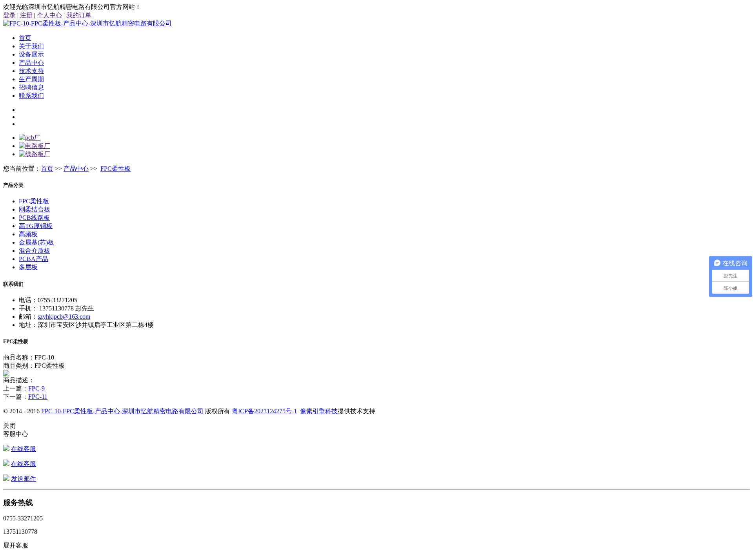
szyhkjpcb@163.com (64, 316)
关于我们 (31, 46)
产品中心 (31, 62)
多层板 (28, 267)
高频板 (28, 234)
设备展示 (31, 54)
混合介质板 (34, 250)
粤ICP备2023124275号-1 (264, 411)
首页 (25, 38)
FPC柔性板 (115, 168)
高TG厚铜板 (36, 226)
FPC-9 (36, 388)
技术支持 (31, 71)
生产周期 (31, 79)
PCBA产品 (33, 259)
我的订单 (78, 15)
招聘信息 (31, 87)
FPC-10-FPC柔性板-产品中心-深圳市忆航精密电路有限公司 (122, 411)
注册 (26, 15)
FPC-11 (37, 396)
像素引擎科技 (319, 411)
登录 (9, 15)
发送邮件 (23, 478)
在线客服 (23, 448)
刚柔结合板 (34, 209)
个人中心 (49, 15)
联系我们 (31, 95)
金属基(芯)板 (36, 242)
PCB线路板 (34, 217)
